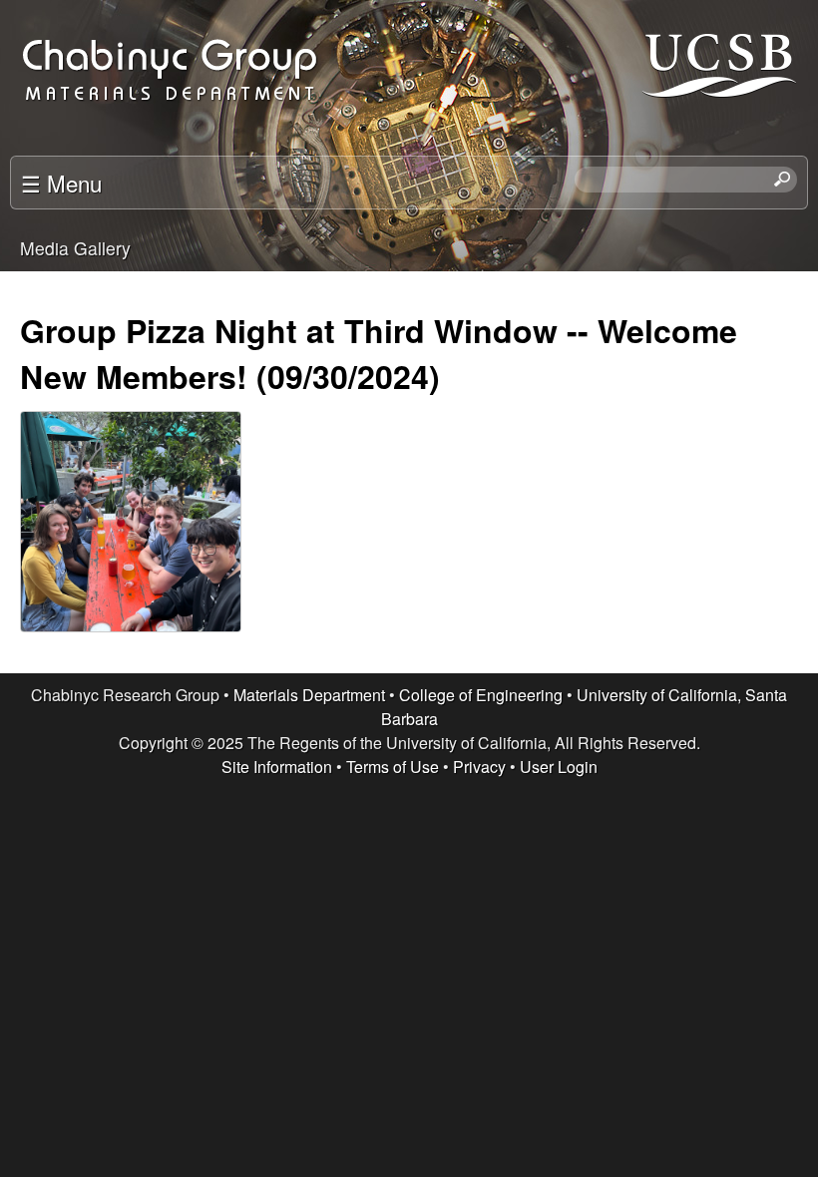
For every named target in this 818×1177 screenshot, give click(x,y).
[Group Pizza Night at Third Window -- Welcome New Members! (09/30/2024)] (129, 531)
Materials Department (309, 694)
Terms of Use (392, 766)
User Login (559, 766)
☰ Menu (61, 182)
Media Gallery (75, 247)
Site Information (276, 766)
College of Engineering (481, 694)
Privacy (479, 766)
